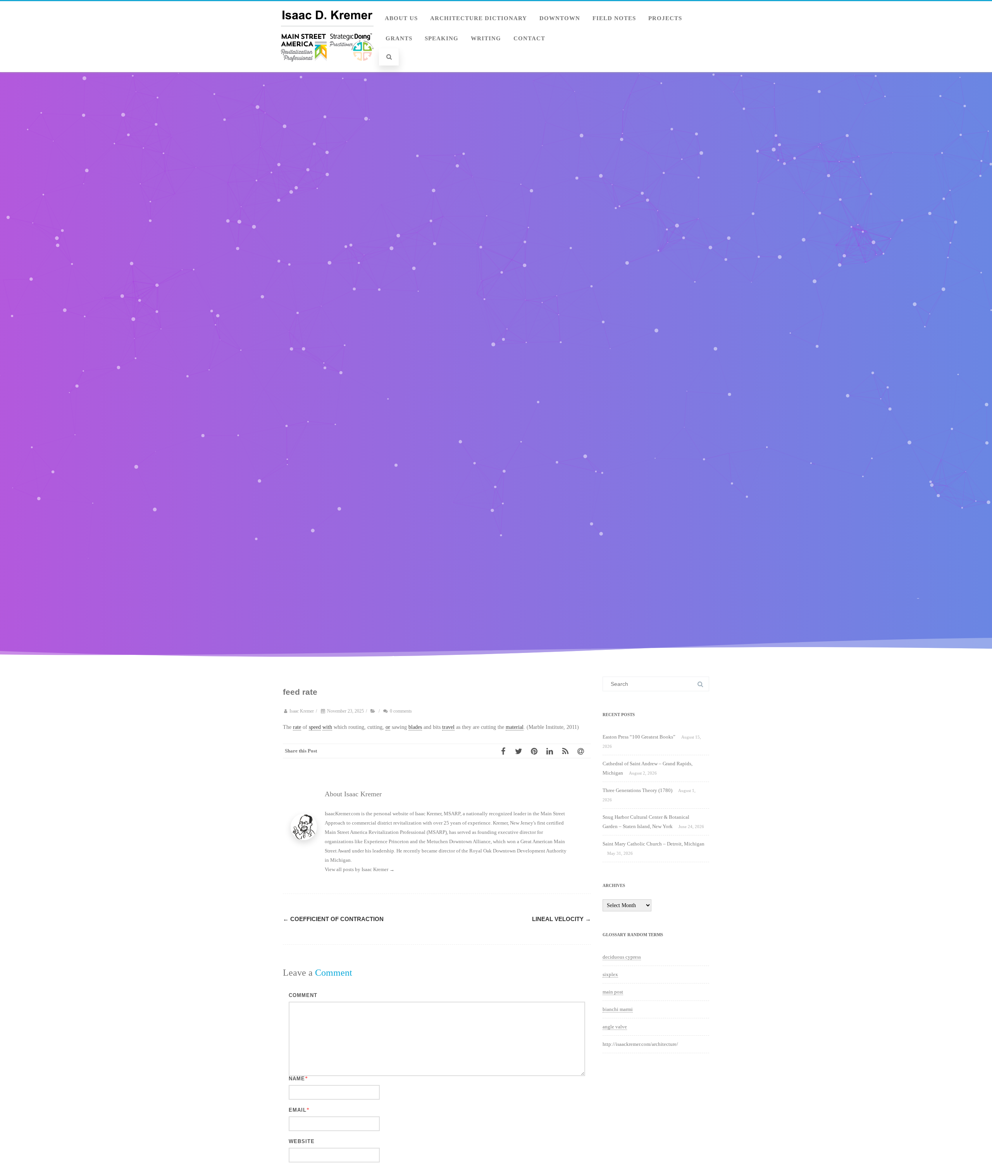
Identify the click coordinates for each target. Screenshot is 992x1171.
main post (613, 992)
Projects (665, 18)
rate (297, 727)
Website (302, 1141)
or (388, 727)
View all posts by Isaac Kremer (359, 869)
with (327, 727)
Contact (529, 38)
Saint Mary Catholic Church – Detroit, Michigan (653, 844)
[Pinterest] (536, 751)
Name (297, 1078)
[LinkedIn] (552, 751)
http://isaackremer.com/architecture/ (640, 1044)
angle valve (615, 1027)
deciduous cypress (622, 957)
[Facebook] (505, 751)
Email (298, 1109)
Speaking (441, 38)
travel (448, 727)
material (515, 727)
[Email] (583, 751)
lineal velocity (561, 919)
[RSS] (567, 751)
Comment (303, 995)
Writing (486, 38)
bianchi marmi (618, 1009)
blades (415, 727)
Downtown (559, 18)
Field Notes (614, 18)
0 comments (401, 711)
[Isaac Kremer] (327, 69)
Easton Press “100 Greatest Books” (639, 737)
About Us (401, 18)
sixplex (610, 974)
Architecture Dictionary (478, 18)
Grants (399, 38)
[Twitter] (521, 751)
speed (315, 727)
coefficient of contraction (333, 919)
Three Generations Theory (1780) (637, 790)
